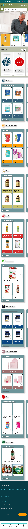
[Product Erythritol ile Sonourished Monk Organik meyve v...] (12, 273)
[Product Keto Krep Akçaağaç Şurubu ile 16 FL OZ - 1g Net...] (18, 289)
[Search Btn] (6, 9)
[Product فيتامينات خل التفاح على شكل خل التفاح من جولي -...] (7, 409)
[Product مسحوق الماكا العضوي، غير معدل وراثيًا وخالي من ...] (7, 154)
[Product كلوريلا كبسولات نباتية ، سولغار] (18, 199)
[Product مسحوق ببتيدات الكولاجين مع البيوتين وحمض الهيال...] (18, 108)
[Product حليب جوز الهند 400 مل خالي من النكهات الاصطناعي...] (18, 244)
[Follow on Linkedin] (8, 1)
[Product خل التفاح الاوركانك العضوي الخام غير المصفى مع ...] (12, 454)
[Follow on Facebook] (4, 1)
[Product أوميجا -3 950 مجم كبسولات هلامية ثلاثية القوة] (7, 183)
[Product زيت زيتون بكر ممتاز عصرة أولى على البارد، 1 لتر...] (7, 228)
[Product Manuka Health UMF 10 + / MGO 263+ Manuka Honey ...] (7, 319)
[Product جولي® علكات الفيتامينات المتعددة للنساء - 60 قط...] (18, 425)
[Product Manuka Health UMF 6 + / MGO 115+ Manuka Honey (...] (7, 334)
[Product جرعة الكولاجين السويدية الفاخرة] (12, 364)
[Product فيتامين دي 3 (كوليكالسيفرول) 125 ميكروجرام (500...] (18, 183)
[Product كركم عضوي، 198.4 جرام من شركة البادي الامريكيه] (7, 244)
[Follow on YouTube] (10, 1)
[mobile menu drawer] (2, 9)
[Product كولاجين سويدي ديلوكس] (18, 380)
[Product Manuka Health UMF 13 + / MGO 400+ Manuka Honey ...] (18, 319)
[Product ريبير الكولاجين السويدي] (7, 380)
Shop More (5, 120)
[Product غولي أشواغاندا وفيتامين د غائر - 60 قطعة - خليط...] (18, 409)
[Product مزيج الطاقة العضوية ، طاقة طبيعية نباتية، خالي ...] (18, 138)
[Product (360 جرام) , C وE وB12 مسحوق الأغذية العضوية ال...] (18, 154)
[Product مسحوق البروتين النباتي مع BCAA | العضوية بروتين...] (18, 93)
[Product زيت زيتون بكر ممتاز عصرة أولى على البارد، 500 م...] (18, 228)
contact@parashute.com (10, 493)
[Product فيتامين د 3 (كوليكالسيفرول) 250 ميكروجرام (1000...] (7, 199)
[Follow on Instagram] (5, 1)
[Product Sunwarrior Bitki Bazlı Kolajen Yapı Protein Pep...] (7, 108)
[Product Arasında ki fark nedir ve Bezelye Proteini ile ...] (7, 93)
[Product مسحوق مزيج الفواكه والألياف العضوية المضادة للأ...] (7, 138)
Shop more (5, 346)
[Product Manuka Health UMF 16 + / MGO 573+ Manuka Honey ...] (18, 334)
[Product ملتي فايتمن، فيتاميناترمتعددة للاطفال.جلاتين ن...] (7, 425)
